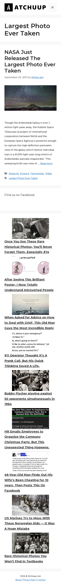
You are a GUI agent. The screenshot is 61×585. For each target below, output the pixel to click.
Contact (42, 580)
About (18, 580)
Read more (46, 163)
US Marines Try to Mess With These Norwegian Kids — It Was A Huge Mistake (29, 523)
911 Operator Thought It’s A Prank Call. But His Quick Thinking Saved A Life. (25, 361)
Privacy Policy (29, 580)
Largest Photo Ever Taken (23, 178)
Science (24, 174)
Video (48, 174)
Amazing (14, 174)
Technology (37, 174)
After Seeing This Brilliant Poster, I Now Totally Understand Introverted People (29, 285)
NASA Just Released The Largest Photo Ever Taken (30, 61)
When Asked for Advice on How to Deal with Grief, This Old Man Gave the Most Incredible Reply (29, 323)
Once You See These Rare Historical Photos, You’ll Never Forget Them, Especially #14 (28, 247)
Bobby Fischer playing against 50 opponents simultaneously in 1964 (29, 399)
